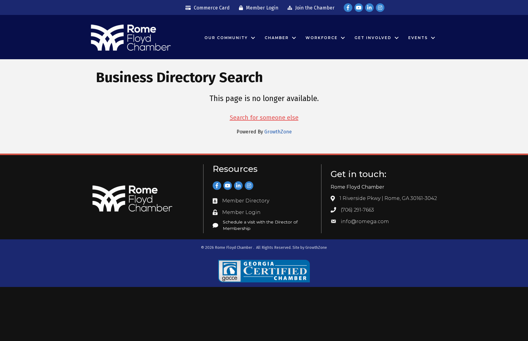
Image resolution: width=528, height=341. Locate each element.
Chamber (277, 37)
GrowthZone (278, 132)
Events (418, 37)
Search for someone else (264, 117)
